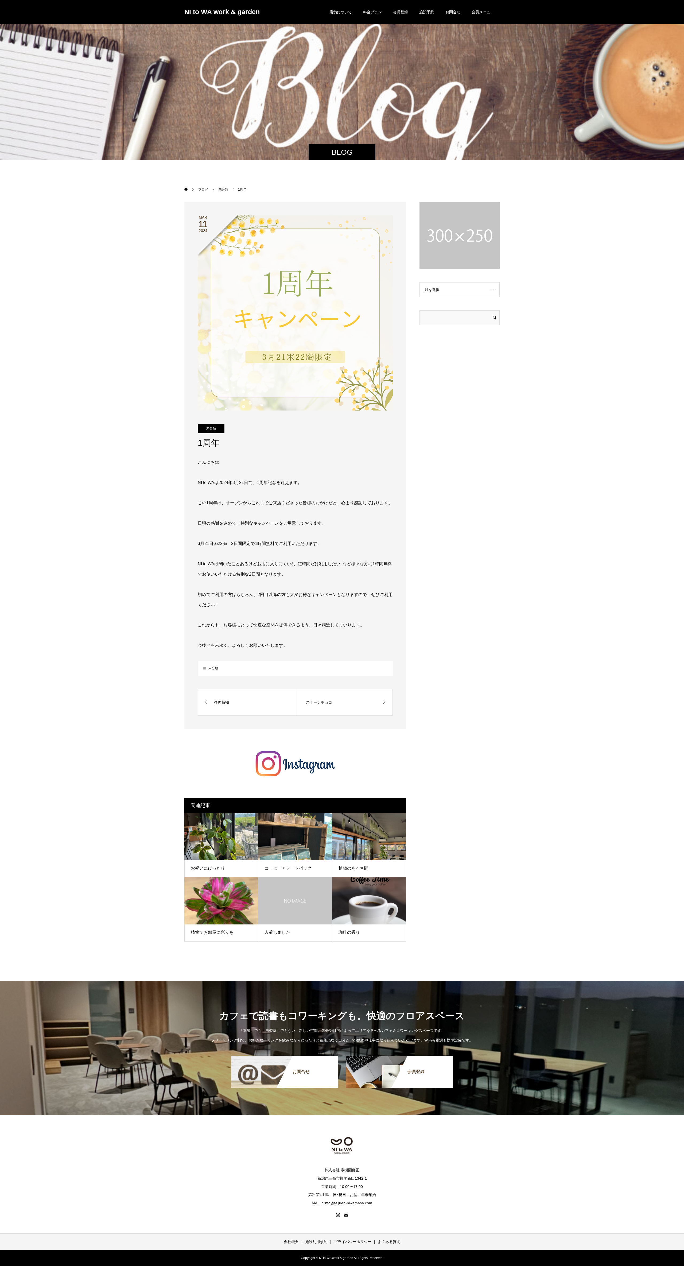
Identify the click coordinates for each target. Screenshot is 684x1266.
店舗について (340, 12)
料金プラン (372, 12)
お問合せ (452, 12)
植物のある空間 (353, 868)
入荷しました (277, 932)
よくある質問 (389, 1242)
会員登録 (400, 12)
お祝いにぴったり (208, 868)
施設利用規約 (316, 1242)
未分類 (211, 428)
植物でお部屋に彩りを (212, 932)
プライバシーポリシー (352, 1242)
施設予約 (426, 12)
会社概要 (291, 1242)
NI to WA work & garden (222, 12)
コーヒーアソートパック (288, 868)
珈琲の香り (349, 932)
